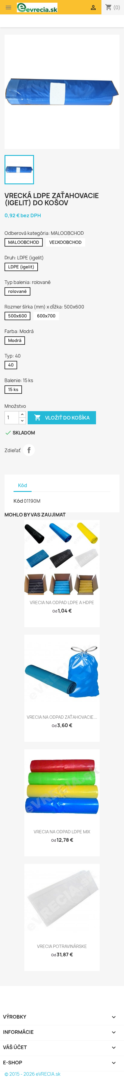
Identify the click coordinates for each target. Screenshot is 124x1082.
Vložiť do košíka (62, 417)
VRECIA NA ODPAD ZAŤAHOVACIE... (62, 717)
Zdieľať (29, 450)
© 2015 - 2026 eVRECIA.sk (32, 1074)
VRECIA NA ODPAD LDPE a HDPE (62, 602)
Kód (18, 501)
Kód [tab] (22, 485)
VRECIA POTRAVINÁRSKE (62, 946)
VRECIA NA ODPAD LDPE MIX (62, 832)
